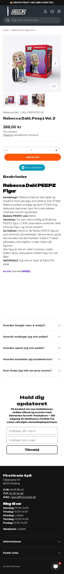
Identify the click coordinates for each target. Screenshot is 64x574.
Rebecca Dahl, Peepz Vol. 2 (23, 30)
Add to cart (32, 157)
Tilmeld (32, 449)
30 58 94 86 (16, 493)
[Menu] (59, 11)
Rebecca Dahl (10, 112)
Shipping (8, 135)
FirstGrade (15, 566)
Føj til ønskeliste (33, 167)
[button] (52, 11)
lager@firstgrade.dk (23, 497)
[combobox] (32, 20)
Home (6, 30)
